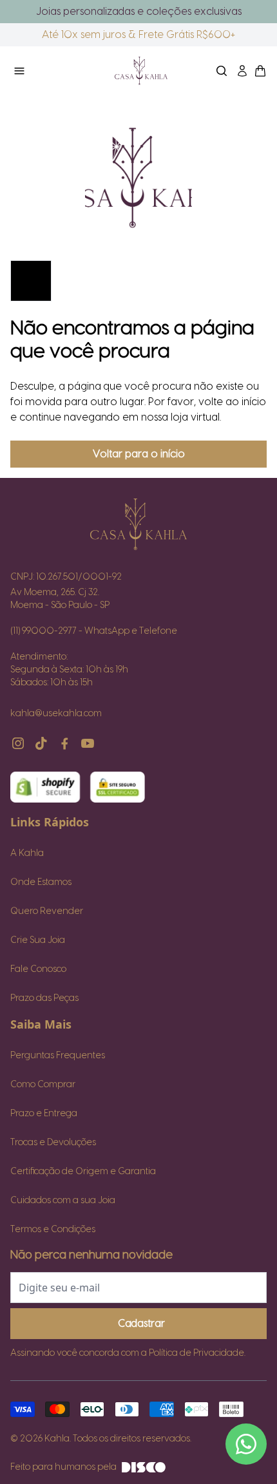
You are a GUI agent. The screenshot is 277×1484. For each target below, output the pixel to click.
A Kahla (27, 853)
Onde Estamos (41, 882)
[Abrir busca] (222, 70)
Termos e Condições (52, 1229)
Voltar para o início (139, 454)
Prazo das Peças (44, 998)
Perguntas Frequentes (57, 1055)
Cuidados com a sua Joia (62, 1200)
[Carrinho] (140, 71)
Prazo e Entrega (43, 1113)
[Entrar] (242, 70)
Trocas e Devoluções (53, 1142)
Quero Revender (46, 911)
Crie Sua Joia (37, 940)
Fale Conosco (38, 969)
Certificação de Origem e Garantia (83, 1171)
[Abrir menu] (51, 71)
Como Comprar (42, 1084)
